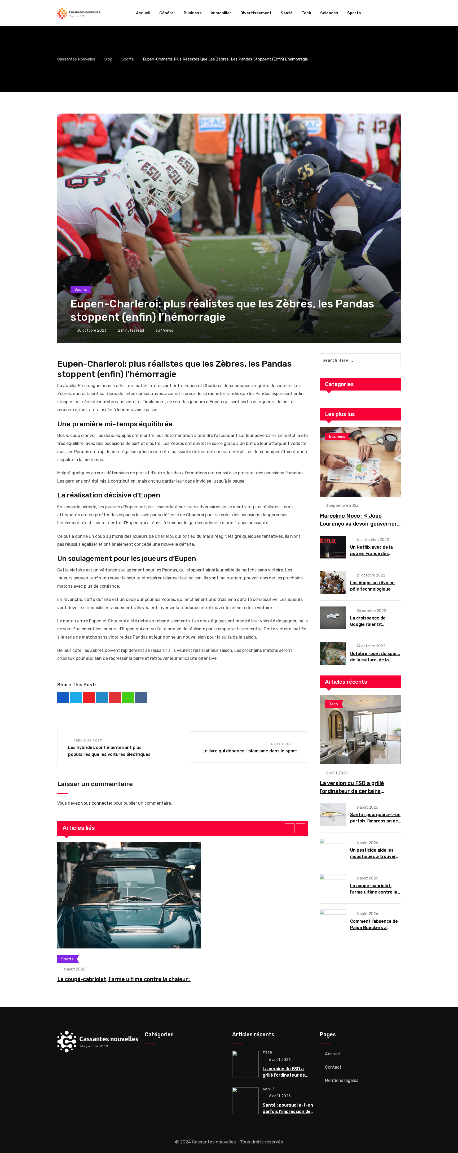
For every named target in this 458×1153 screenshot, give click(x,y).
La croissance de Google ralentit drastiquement (368, 624)
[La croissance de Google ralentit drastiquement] (333, 617)
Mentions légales (341, 1080)
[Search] (399, 13)
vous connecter (96, 803)
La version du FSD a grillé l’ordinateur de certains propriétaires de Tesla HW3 (354, 791)
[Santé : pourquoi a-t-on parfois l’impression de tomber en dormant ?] (333, 814)
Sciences (329, 13)
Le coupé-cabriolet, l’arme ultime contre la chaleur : (124, 979)
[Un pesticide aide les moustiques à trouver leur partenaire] (333, 850)
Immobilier (221, 13)
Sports (354, 13)
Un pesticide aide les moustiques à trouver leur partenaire (373, 856)
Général (167, 13)
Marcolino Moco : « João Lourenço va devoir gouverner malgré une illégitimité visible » (359, 524)
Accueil (143, 13)
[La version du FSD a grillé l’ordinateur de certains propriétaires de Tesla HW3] (360, 729)
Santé (287, 13)
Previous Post (87, 740)
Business (193, 13)
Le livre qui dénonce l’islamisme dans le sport (249, 750)
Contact (333, 1067)
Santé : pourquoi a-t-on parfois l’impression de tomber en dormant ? (375, 821)
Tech (306, 13)
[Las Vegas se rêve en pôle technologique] (333, 582)
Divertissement (256, 13)
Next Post (281, 744)
